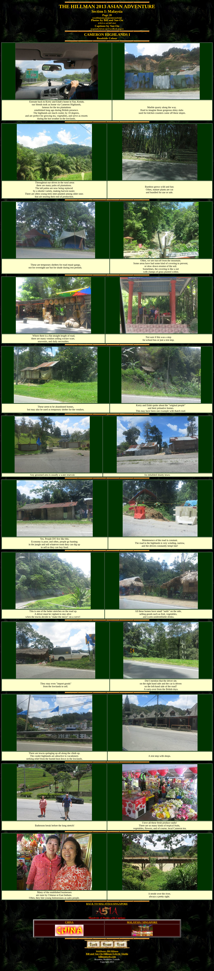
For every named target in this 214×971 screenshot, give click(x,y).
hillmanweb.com (107, 956)
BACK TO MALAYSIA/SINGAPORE (107, 904)
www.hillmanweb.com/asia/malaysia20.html (107, 18)
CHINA (69, 922)
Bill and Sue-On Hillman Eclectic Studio (107, 954)
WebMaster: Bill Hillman (107, 951)
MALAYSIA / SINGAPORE (142, 922)
